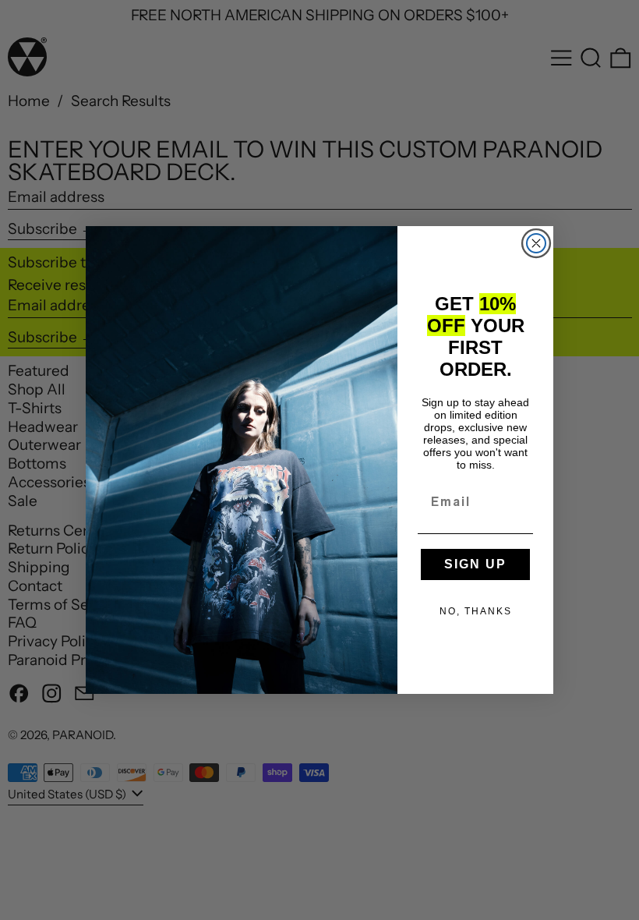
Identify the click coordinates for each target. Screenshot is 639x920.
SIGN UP (475, 564)
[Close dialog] (536, 243)
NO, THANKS (476, 611)
